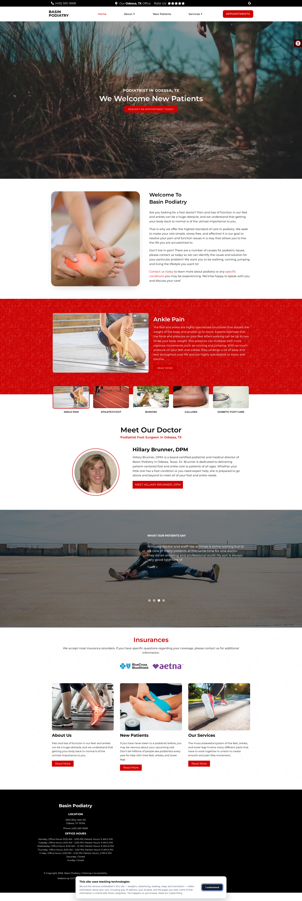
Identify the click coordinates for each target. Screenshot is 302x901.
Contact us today (161, 271)
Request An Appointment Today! (151, 109)
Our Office (135, 3)
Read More (165, 368)
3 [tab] (159, 600)
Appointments (238, 13)
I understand (212, 887)
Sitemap (87, 873)
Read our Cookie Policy (170, 893)
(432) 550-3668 (65, 3)
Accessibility (100, 873)
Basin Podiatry (59, 13)
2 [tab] (154, 600)
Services (194, 14)
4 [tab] (163, 600)
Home (102, 14)
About (128, 14)
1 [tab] (149, 600)
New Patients (162, 14)
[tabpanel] (196, 559)
